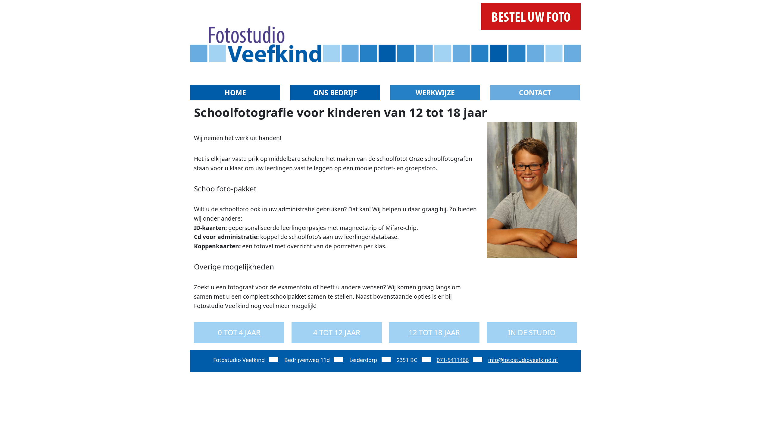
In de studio (532, 332)
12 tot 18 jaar (434, 332)
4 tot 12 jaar (336, 332)
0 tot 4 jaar (239, 332)
